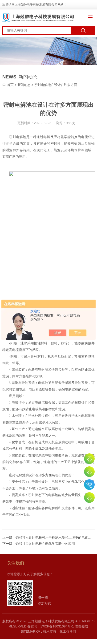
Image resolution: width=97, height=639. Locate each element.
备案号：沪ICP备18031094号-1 (50, 626)
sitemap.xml (31, 631)
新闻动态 (24, 85)
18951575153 (89, 484)
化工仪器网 (68, 631)
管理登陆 (81, 626)
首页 (10, 85)
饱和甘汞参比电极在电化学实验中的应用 (45, 543)
